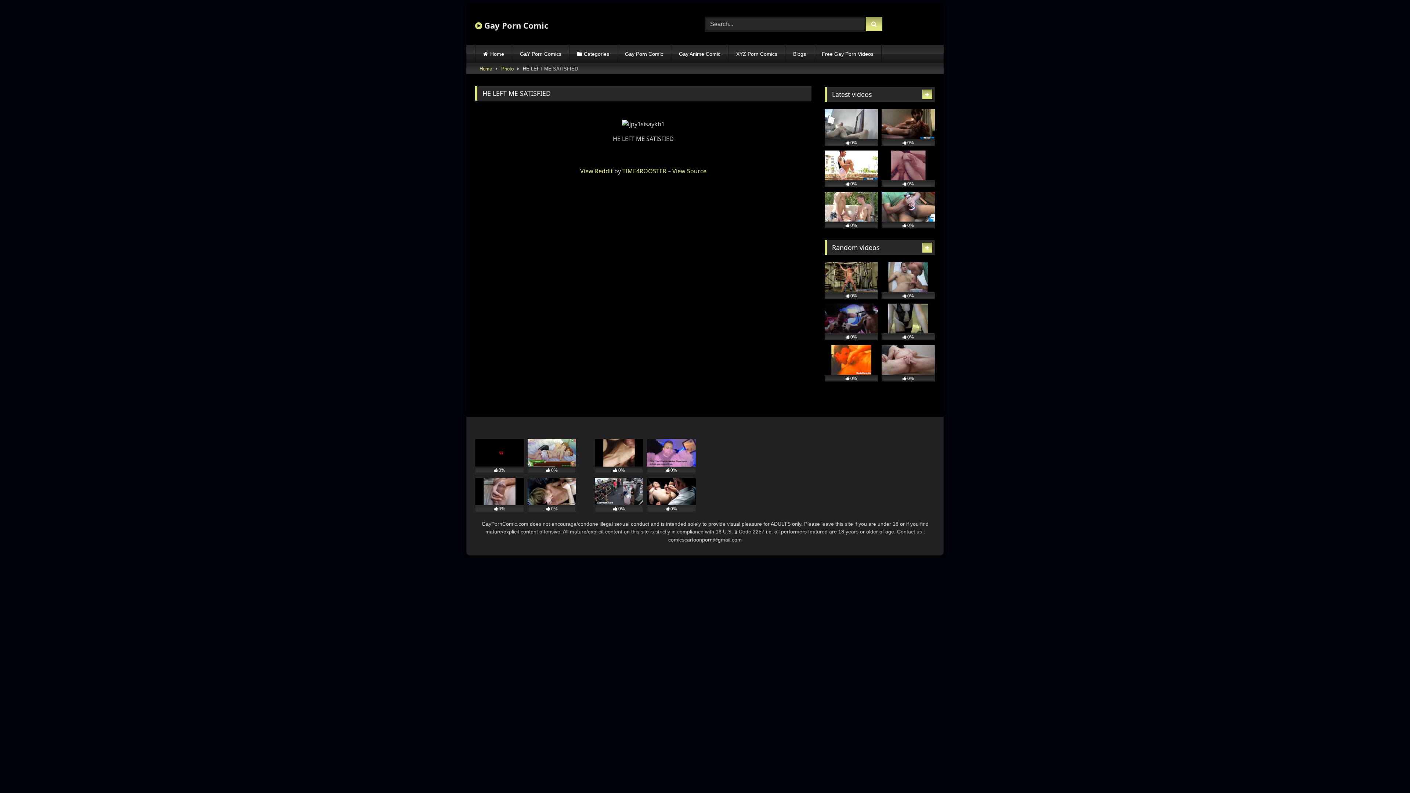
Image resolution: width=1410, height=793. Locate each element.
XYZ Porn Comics (756, 54)
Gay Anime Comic (699, 54)
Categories (596, 54)
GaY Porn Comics (540, 54)
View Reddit (596, 171)
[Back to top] (1387, 771)
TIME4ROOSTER (644, 171)
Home (497, 54)
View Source (689, 171)
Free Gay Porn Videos (848, 54)
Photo (507, 69)
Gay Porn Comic (515, 25)
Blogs (799, 54)
